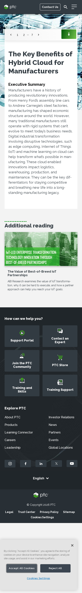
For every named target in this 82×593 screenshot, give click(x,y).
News (53, 425)
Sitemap (69, 512)
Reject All (55, 568)
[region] (38, 565)
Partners (55, 432)
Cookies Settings (42, 517)
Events (54, 440)
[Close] (72, 545)
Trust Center (26, 512)
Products (11, 425)
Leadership (13, 447)
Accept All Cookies (22, 568)
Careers (10, 440)
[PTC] (41, 495)
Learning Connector (19, 432)
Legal (9, 512)
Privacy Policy (49, 512)
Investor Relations (61, 417)
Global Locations (61, 447)
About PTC (12, 417)
